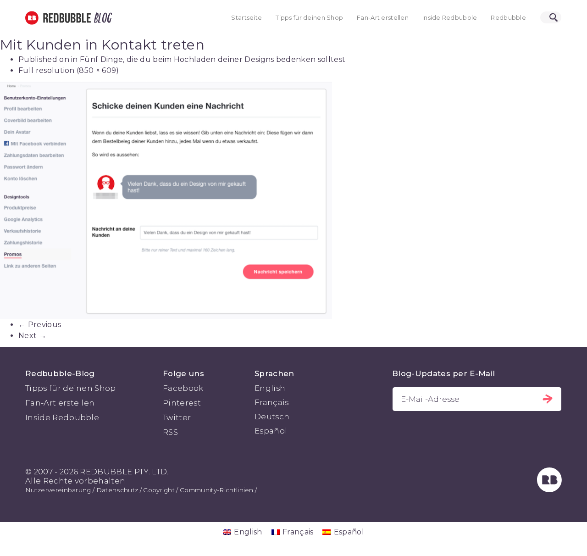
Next (32, 335)
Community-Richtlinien (217, 490)
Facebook (183, 388)
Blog (101, 18)
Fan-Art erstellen (383, 17)
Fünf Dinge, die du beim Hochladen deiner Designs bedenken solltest (212, 59)
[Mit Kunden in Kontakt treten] (293, 200)
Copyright (159, 490)
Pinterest (182, 402)
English (270, 388)
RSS (170, 432)
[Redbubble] (549, 489)
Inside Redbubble (449, 17)
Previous (39, 324)
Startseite (246, 17)
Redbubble (508, 17)
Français (272, 402)
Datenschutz (117, 490)
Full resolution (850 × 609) (68, 70)
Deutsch (272, 416)
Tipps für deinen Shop (309, 17)
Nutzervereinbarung (58, 490)
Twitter (177, 417)
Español (271, 430)
